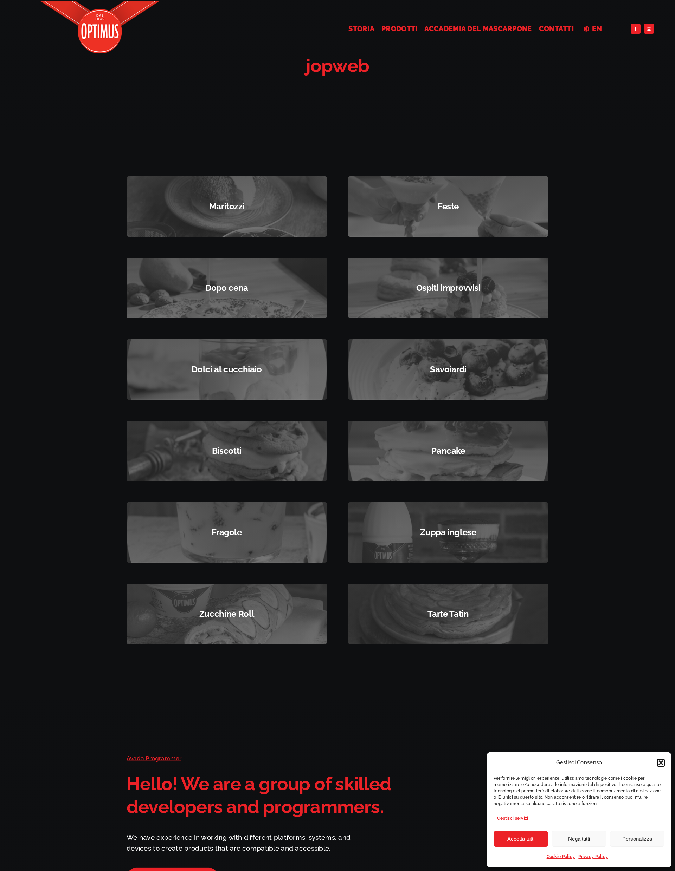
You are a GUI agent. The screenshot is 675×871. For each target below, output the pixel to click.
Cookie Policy (561, 856)
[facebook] (636, 29)
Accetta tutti (520, 839)
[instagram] (649, 29)
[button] (660, 762)
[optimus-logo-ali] (100, 4)
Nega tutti (579, 839)
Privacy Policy (593, 856)
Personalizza (637, 839)
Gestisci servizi (512, 818)
